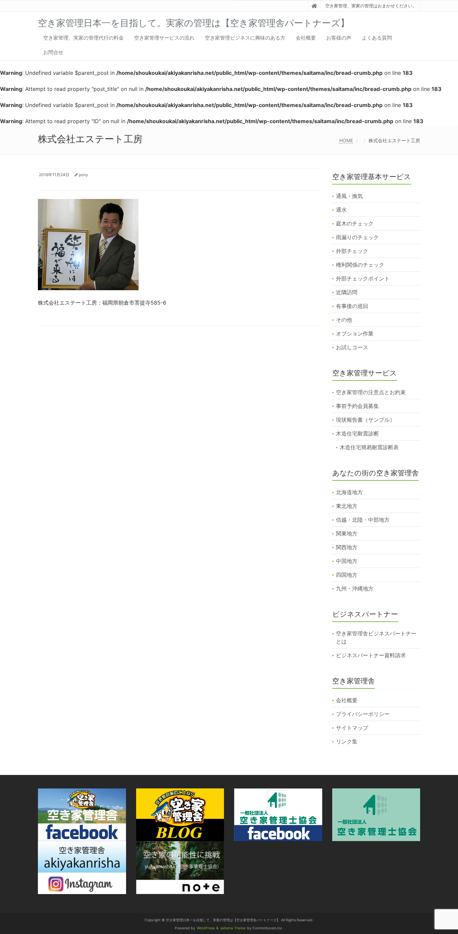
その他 (344, 319)
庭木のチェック (355, 223)
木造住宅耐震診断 (357, 433)
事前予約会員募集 (357, 406)
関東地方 (346, 533)
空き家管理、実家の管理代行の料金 (83, 38)
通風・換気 (349, 196)
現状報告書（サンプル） (365, 419)
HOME (346, 140)
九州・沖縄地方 (355, 588)
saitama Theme (232, 928)
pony (83, 174)
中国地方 (346, 561)
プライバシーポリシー (363, 714)
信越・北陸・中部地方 (363, 519)
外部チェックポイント (363, 278)
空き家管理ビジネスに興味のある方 (245, 38)
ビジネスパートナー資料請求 (371, 655)
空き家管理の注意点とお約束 (371, 392)
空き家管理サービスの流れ (164, 38)
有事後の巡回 (352, 306)
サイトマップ (352, 727)
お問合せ (53, 52)
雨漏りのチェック (357, 237)
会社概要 (306, 38)
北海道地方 (349, 492)
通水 (341, 209)
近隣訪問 (346, 292)
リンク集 (346, 741)
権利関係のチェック (360, 264)
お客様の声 (338, 38)
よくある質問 (377, 38)
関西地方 (346, 547)
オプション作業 (355, 333)
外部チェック (352, 251)
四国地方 (346, 574)
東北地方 (346, 506)
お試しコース (352, 347)
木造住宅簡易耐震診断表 (369, 447)
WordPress (206, 928)
